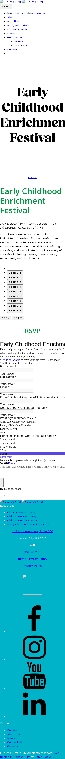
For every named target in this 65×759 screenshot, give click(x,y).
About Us (13, 17)
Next (18, 318)
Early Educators (18, 25)
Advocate (20, 45)
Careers (12, 746)
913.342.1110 (32, 552)
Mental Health (17, 29)
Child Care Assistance (22, 520)
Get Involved (15, 37)
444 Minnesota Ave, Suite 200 (32, 531)
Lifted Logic (43, 757)
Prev (5, 318)
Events (18, 41)
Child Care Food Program (24, 516)
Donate (12, 49)
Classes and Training (21, 512)
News (11, 33)
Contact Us (15, 742)
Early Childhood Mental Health (28, 524)
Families (13, 21)
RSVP (32, 177)
